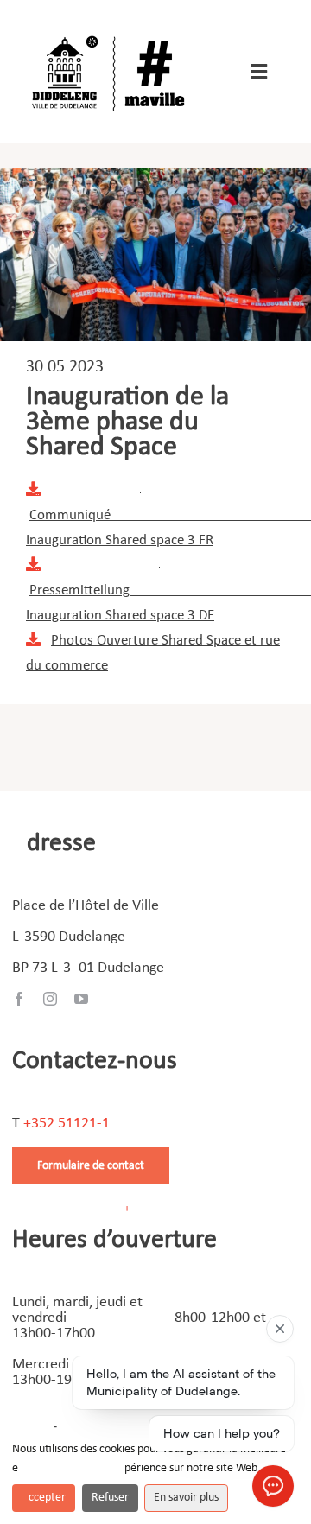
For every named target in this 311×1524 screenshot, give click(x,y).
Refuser (110, 1497)
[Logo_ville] (110, 33)
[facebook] (19, 999)
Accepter (44, 1497)
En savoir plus (186, 1497)
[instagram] (50, 999)
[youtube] (81, 999)
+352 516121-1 (66, 1123)
